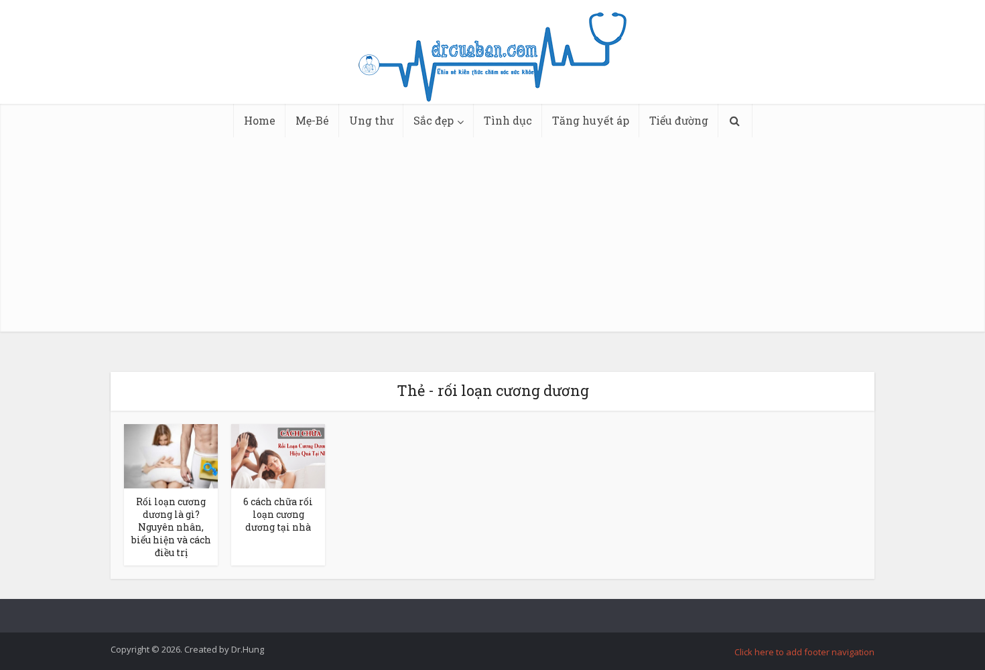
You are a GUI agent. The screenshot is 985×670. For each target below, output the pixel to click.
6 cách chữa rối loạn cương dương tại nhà (278, 514)
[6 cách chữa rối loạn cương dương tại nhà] (278, 455)
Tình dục (508, 120)
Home (259, 120)
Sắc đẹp (433, 120)
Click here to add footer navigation (804, 652)
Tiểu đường (678, 120)
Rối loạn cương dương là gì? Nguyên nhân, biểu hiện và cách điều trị (171, 527)
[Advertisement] (492, 238)
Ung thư (371, 120)
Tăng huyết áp (590, 120)
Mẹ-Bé (312, 120)
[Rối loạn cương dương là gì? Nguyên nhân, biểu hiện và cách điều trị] (171, 455)
